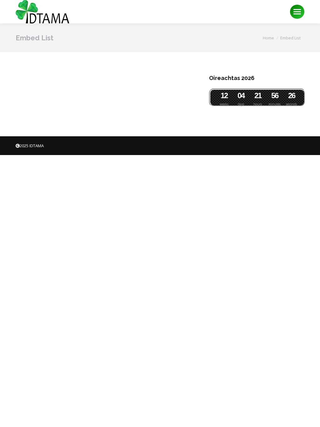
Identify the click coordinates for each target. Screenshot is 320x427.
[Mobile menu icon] (297, 12)
